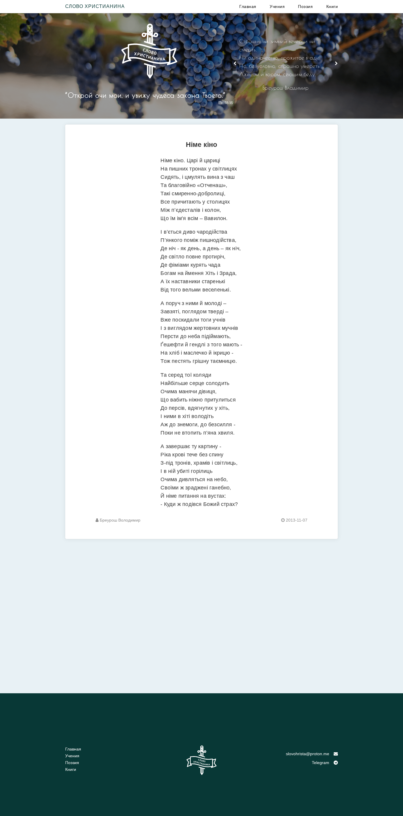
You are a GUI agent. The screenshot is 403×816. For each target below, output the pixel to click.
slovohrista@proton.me (307, 753)
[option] (285, 67)
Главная (247, 6)
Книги (332, 6)
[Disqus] (201, 612)
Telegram (320, 762)
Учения (277, 6)
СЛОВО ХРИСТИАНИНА (95, 6)
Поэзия (305, 6)
